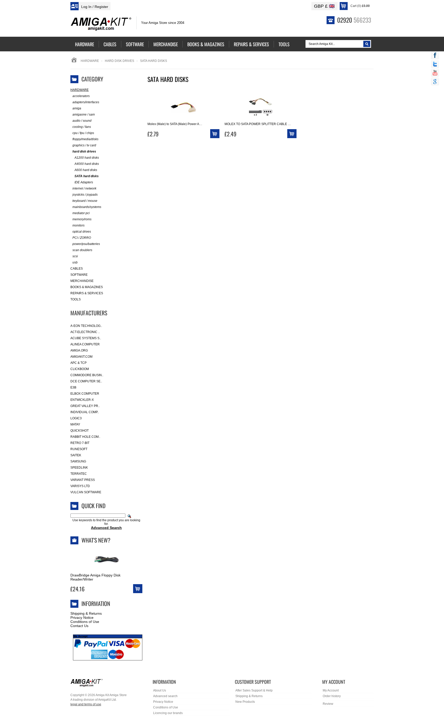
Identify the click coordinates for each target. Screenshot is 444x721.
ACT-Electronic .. (85, 332)
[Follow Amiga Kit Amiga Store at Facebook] (435, 55)
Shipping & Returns (86, 613)
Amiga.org (79, 350)
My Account (331, 690)
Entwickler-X (82, 400)
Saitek (75, 455)
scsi (75, 256)
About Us (159, 690)
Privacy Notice (82, 617)
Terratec (78, 474)
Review (328, 704)
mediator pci (81, 213)
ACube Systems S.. (85, 338)
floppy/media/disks (85, 139)
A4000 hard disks (87, 164)
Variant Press (82, 480)
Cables (76, 268)
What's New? (95, 540)
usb (75, 262)
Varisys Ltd (80, 486)
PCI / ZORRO (81, 238)
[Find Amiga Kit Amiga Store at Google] (435, 82)
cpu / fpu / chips (83, 133)
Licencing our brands (168, 713)
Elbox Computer (84, 393)
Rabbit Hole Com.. (85, 437)
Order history (332, 696)
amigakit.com (81, 356)
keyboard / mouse (84, 201)
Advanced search (165, 696)
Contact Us (79, 626)
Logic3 (76, 418)
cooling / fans (81, 127)
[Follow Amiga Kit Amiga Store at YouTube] (435, 73)
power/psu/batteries (86, 244)
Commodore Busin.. (86, 375)
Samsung (78, 461)
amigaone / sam (83, 114)
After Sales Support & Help (254, 690)
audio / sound (81, 120)
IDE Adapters (84, 182)
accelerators (81, 96)
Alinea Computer (85, 344)
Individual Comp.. (84, 412)
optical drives (81, 231)
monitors (78, 225)
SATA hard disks (87, 176)
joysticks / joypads (85, 194)
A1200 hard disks (87, 157)
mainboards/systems (86, 207)
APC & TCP (78, 363)
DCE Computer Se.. (86, 381)
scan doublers (82, 250)
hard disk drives (119, 61)
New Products (245, 702)
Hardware (90, 61)
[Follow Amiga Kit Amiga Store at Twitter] (435, 64)
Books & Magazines (86, 287)
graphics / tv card (84, 145)
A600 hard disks (86, 170)
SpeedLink (79, 467)
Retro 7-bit (79, 443)
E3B (73, 387)
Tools (75, 299)
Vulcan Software (85, 492)
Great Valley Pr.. (85, 406)
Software (79, 275)
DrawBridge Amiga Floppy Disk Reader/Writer (95, 577)
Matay (75, 424)
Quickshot (79, 430)
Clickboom (79, 369)
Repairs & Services (86, 293)
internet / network (84, 188)
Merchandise (82, 281)
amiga (76, 108)
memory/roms (81, 219)
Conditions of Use (84, 622)
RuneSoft (78, 449)
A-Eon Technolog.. (86, 326)
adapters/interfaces (85, 102)
